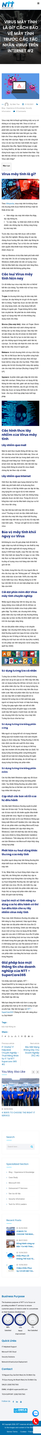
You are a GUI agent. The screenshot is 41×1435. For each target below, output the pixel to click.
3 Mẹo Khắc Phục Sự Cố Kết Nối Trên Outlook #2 (25, 1271)
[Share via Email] (29, 1036)
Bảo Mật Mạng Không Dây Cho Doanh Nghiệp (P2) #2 (31, 1051)
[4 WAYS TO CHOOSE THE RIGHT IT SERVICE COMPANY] (10, 1231)
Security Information (17, 1199)
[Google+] (9, 1036)
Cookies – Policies (27, 1432)
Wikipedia (10, 203)
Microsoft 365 (14, 1183)
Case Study (13, 1177)
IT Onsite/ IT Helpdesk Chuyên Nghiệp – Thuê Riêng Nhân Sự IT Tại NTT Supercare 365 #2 (10, 1056)
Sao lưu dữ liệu (14, 1193)
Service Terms (12, 1432)
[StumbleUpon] (16, 1036)
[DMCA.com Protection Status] (20, 1411)
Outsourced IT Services (18, 1188)
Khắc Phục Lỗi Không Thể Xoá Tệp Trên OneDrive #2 (25, 1258)
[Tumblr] (19, 1036)
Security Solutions (8, 1357)
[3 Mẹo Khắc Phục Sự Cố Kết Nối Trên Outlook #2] (10, 1268)
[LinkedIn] (13, 1036)
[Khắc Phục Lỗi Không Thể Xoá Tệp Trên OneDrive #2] (10, 1256)
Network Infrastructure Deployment (14, 1362)
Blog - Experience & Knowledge (13, 108)
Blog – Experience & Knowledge (21, 1172)
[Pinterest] (22, 1036)
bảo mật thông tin (9, 1027)
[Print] (32, 1036)
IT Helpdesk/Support (9, 1347)
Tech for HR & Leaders (18, 1204)
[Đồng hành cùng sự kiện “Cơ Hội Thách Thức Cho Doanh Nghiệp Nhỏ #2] (10, 1243)
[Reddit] (26, 1036)
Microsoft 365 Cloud (9, 1352)
